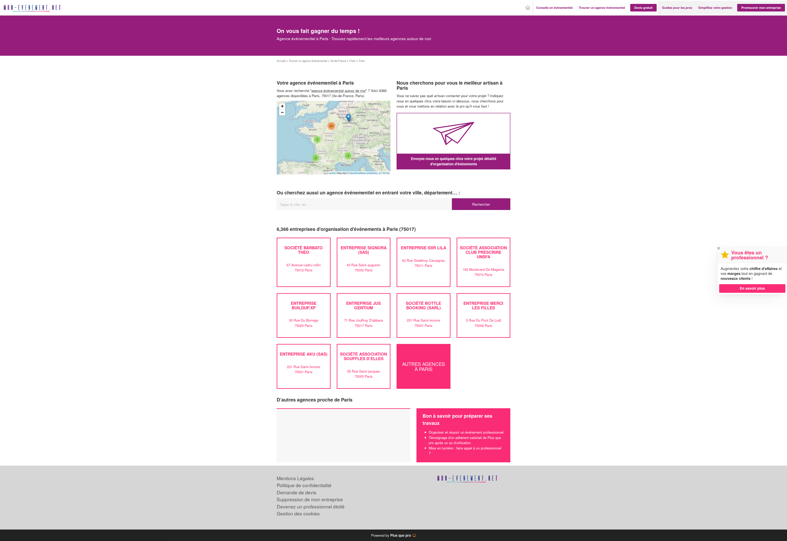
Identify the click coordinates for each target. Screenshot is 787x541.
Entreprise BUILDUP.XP (303, 305)
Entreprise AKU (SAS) (304, 354)
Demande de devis (296, 492)
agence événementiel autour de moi (338, 90)
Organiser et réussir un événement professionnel (466, 432)
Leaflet (332, 173)
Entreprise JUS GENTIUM (363, 305)
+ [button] (282, 106)
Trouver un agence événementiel (308, 61)
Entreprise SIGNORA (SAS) (364, 250)
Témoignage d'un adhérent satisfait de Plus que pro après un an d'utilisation (465, 440)
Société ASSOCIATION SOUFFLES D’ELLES (363, 356)
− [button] (282, 112)
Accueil (281, 61)
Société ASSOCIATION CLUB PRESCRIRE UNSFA (483, 252)
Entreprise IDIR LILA (423, 248)
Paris (352, 61)
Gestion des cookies (298, 513)
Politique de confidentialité (304, 485)
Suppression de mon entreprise (310, 499)
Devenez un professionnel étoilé (311, 506)
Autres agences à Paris (423, 366)
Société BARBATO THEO (303, 250)
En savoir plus (752, 288)
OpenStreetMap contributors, (364, 173)
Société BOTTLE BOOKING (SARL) (423, 305)
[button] (554, 7)
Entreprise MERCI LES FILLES (483, 305)
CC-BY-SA (384, 173)
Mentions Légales (295, 478)
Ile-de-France (338, 61)
